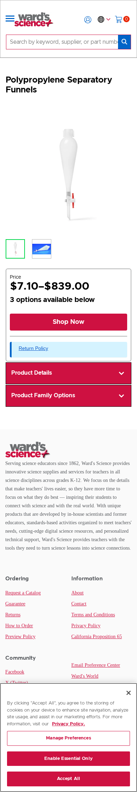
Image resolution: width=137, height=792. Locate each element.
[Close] (128, 693)
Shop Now (68, 322)
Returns (12, 614)
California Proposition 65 (96, 636)
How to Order (19, 625)
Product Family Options (43, 395)
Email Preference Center (95, 665)
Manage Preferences (68, 738)
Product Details (31, 373)
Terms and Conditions (93, 614)
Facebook (14, 672)
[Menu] (10, 20)
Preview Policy (20, 636)
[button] (87, 19)
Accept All (68, 778)
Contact (78, 603)
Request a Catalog (23, 592)
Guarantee (15, 603)
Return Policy (33, 348)
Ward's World (84, 676)
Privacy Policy (85, 625)
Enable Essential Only (68, 758)
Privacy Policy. (68, 724)
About (77, 592)
